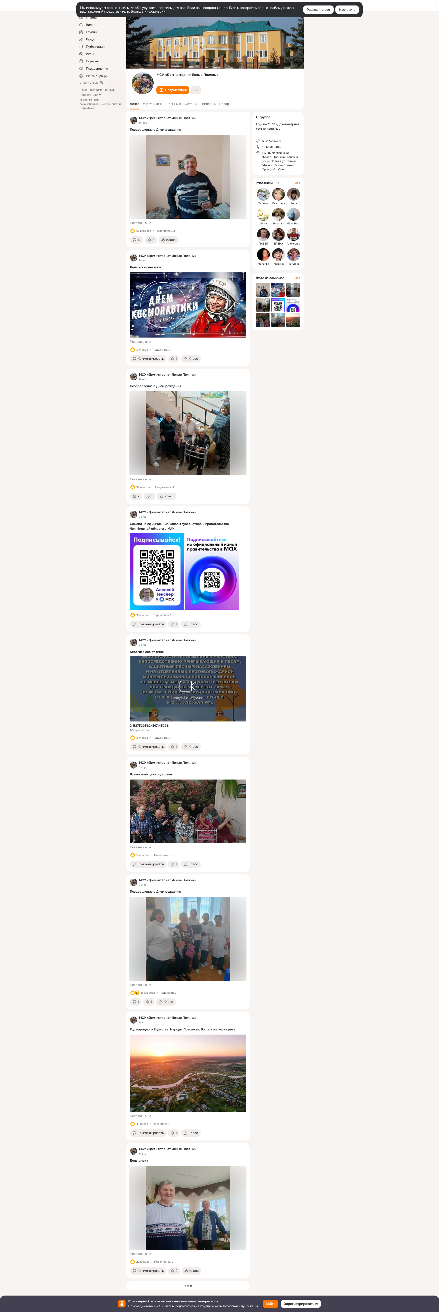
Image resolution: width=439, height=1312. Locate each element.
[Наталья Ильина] (263, 254)
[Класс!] (132, 231)
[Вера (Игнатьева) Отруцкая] (293, 194)
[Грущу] (137, 992)
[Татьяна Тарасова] (293, 254)
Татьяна (263, 203)
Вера (293, 203)
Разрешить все (318, 10)
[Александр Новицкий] (293, 234)
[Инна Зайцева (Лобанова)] (263, 214)
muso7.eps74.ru (271, 141)
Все (297, 183)
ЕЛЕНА (278, 243)
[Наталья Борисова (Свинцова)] (278, 214)
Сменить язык (89, 83)
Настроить (347, 10)
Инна (263, 223)
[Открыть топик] (188, 130)
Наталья (278, 223)
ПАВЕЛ (263, 243)
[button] (172, 90)
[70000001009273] (133, 120)
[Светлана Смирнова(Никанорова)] (278, 194)
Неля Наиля (294, 223)
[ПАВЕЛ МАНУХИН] (263, 234)
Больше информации (148, 11)
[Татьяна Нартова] (263, 194)
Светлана (278, 203)
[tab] (134, 103)
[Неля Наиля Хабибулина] (293, 214)
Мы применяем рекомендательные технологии (100, 104)
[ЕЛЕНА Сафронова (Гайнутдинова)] (278, 234)
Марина (278, 264)
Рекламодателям (91, 90)
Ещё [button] (95, 95)
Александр (294, 243)
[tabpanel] (188, 695)
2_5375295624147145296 (149, 726)
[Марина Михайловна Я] (278, 254)
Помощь (109, 90)
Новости (85, 95)
